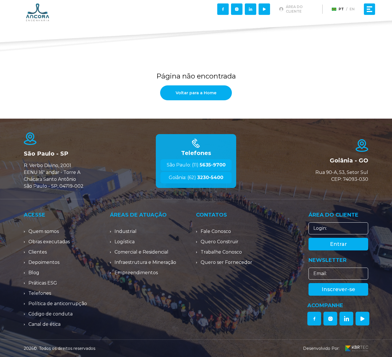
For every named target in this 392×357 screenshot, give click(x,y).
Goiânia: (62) (196, 177)
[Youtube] (264, 9)
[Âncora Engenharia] (37, 12)
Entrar (338, 244)
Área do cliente (294, 9)
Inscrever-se (338, 289)
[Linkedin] (250, 9)
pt (341, 9)
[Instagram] (236, 9)
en (352, 9)
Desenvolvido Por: (321, 348)
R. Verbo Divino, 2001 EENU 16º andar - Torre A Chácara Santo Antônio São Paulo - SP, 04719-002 (54, 176)
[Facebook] (223, 9)
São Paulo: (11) (196, 165)
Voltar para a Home (196, 92)
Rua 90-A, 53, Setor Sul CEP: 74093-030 (341, 176)
